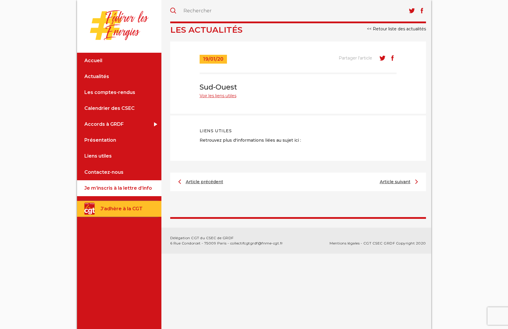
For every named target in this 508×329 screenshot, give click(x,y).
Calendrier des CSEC (109, 108)
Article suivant (395, 181)
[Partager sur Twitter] (382, 58)
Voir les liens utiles (218, 95)
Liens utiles (98, 156)
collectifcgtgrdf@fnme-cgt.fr (256, 243)
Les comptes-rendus (109, 92)
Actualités (96, 76)
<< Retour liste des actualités (396, 29)
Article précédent (204, 181)
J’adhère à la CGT (122, 208)
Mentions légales (345, 243)
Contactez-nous (103, 172)
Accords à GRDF (104, 124)
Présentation (100, 140)
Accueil (93, 60)
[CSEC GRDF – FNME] (119, 25)
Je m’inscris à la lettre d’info (118, 188)
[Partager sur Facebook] (392, 58)
